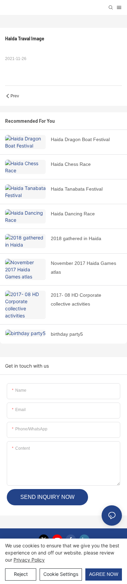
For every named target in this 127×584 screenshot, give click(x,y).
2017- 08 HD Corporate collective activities (76, 299)
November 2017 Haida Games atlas (83, 267)
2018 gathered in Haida (76, 238)
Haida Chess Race (71, 164)
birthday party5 (67, 334)
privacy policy (29, 560)
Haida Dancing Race (73, 213)
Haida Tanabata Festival (77, 189)
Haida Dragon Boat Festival (80, 139)
